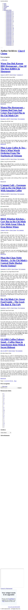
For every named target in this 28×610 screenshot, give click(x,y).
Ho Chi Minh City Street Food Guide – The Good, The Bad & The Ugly (13, 302)
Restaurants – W (10, 41)
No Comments (21, 119)
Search (2, 387)
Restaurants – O (10, 30)
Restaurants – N (10, 29)
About (4, 5)
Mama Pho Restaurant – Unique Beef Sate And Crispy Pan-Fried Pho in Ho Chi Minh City (13, 111)
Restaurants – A (9, 12)
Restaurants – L (9, 26)
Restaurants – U (10, 38)
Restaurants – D (10, 16)
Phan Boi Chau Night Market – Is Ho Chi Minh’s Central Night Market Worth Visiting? (14, 261)
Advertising (6, 6)
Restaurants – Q (10, 33)
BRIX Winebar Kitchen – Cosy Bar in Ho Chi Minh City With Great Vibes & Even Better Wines (13, 223)
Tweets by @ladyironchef (6, 588)
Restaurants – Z (9, 45)
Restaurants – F (9, 19)
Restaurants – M (10, 28)
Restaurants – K (10, 25)
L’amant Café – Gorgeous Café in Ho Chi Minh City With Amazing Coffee (13, 188)
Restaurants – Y (9, 43)
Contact (5, 7)
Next (15, 381)
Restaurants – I (9, 23)
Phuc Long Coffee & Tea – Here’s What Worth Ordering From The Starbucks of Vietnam (13, 151)
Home (4, 3)
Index (4, 8)
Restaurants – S (9, 35)
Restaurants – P (9, 32)
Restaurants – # (9, 11)
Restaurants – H (10, 21)
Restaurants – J (9, 24)
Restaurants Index (7, 10)
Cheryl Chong (13, 74)
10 (12, 381)
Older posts (4, 60)
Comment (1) (20, 74)
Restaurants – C (9, 15)
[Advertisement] (6, 459)
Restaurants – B (9, 14)
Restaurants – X (10, 42)
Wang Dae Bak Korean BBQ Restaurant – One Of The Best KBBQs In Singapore (13, 67)
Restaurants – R (9, 34)
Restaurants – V (10, 39)
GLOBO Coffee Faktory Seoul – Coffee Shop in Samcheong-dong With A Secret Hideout (13, 343)
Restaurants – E (9, 17)
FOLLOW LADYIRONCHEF (14, 606)
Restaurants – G (10, 20)
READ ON (3, 104)
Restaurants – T (9, 37)
